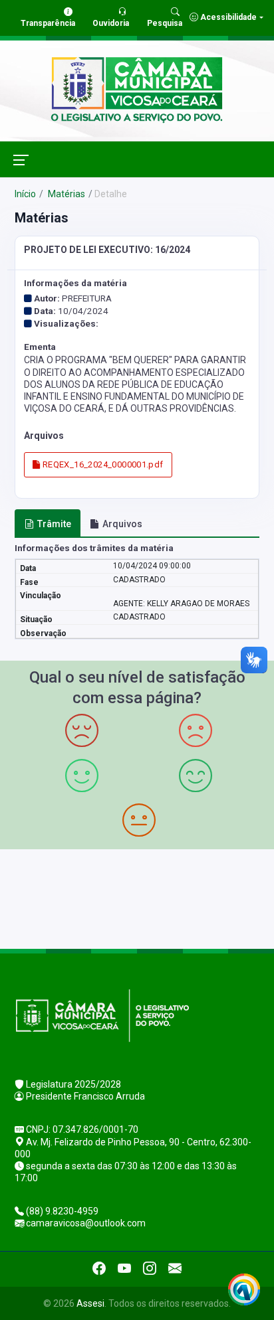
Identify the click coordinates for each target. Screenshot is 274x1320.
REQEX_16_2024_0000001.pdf (101, 464)
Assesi (90, 1303)
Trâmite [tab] (54, 524)
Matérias (65, 194)
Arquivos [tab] (122, 524)
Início (25, 194)
